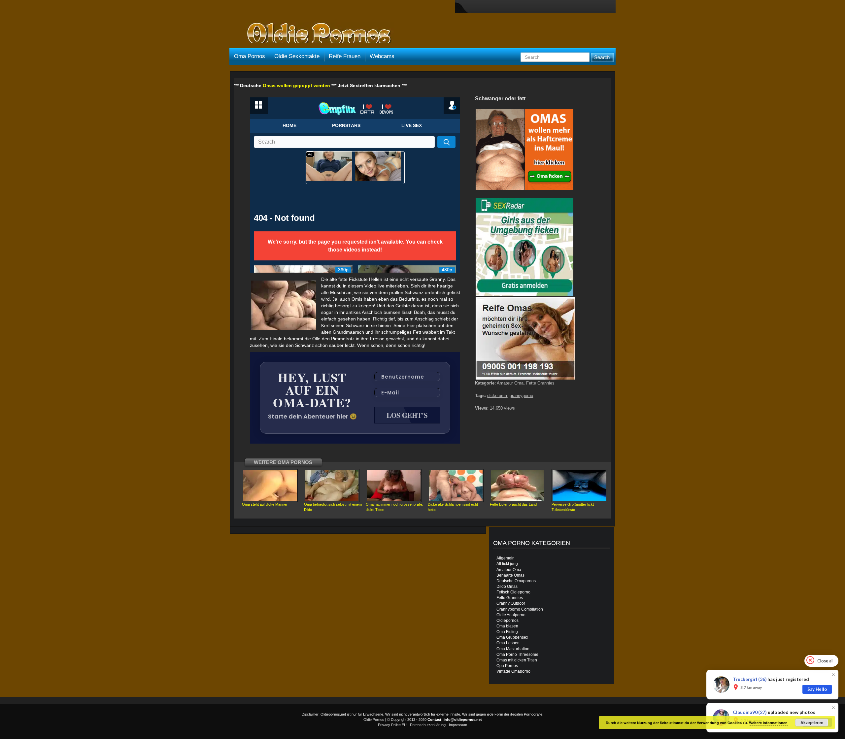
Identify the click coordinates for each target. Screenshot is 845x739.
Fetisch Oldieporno (513, 592)
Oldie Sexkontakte (297, 56)
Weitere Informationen (768, 722)
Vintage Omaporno (513, 671)
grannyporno (521, 395)
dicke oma (497, 395)
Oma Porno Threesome (517, 654)
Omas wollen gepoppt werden (296, 85)
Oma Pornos (249, 56)
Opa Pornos (507, 665)
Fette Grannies (540, 383)
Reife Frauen (344, 56)
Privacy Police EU (392, 725)
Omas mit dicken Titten (516, 660)
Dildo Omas (507, 586)
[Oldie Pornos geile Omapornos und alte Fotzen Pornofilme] (316, 33)
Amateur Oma (510, 383)
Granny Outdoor (510, 603)
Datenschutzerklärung (428, 725)
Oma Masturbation (512, 649)
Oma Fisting (507, 631)
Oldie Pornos (373, 720)
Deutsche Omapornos (516, 581)
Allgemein (505, 558)
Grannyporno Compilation (519, 609)
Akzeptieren (811, 722)
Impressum (458, 725)
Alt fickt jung (507, 563)
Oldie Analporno (510, 615)
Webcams (382, 56)
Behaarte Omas (510, 575)
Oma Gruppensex (512, 637)
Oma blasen (507, 626)
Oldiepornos (507, 620)
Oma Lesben (508, 643)
